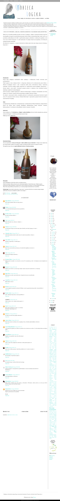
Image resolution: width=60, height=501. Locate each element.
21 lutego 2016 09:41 (14, 381)
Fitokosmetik (51, 364)
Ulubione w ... (52, 428)
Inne (55, 370)
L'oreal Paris (52, 379)
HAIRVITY (54, 369)
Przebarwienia (54, 404)
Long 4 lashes (54, 382)
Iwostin (50, 373)
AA (54, 327)
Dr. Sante (55, 353)
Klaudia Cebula (8, 293)
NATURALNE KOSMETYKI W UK (53, 34)
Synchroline (51, 422)
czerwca (53, 237)
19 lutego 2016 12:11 (18, 326)
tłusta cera (54, 426)
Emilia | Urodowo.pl (8, 367)
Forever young (54, 366)
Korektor (55, 376)
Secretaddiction (8, 334)
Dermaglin (51, 350)
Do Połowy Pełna (8, 213)
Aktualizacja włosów (52, 330)
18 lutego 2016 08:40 (12, 207)
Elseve (51, 359)
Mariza (53, 385)
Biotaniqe (51, 341)
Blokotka (37, 500)
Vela (6, 220)
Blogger (34, 497)
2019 (52, 218)
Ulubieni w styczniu (53, 282)
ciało (55, 343)
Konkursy (55, 375)
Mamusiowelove (8, 388)
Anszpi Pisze (7, 280)
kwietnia (53, 240)
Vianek (50, 430)
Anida (55, 330)
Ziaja (53, 437)
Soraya (55, 418)
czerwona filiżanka (8, 374)
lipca (53, 235)
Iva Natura (54, 372)
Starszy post (43, 411)
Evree (54, 360)
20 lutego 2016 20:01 (16, 367)
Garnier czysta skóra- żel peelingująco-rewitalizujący (54, 264)
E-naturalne (51, 354)
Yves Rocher (54, 436)
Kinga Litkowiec (8, 200)
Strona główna (6, 0)
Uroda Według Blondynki (10, 326)
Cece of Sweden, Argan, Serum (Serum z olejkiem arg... (53, 272)
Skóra (55, 415)
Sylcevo (53, 421)
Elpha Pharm (54, 357)
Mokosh (55, 392)
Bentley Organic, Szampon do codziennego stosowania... (54, 288)
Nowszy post (7, 411)
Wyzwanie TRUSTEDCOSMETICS (52, 435)
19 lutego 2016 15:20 (12, 341)
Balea (50, 334)
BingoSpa (55, 336)
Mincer (55, 389)
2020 (52, 216)
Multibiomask (51, 393)
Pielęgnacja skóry (52, 402)
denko (55, 349)
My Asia (55, 393)
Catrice (50, 342)
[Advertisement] (52, 51)
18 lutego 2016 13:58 (11, 252)
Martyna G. (7, 313)
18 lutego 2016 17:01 (13, 299)
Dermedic (54, 350)
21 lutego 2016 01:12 (16, 374)
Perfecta (51, 400)
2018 (52, 220)
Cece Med (53, 342)
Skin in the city (51, 415)
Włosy (11, 0)
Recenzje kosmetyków (52, 408)
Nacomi (50, 394)
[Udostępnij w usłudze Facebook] (15, 193)
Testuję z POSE (54, 425)
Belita (55, 335)
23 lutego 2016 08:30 (14, 388)
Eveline (51, 360)
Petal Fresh (54, 400)
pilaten (51, 404)
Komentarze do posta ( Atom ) (12, 414)
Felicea (51, 362)
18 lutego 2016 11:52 (13, 239)
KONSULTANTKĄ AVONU (52, 22)
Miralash (50, 391)
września (53, 232)
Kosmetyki (51, 378)
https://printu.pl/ (52, 370)
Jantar (55, 373)
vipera (55, 430)
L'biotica (55, 378)
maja (53, 238)
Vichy (53, 430)
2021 (52, 215)
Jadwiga (53, 373)
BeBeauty (53, 335)
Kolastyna (51, 375)
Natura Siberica (52, 395)
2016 (52, 223)
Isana (52, 372)
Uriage (55, 428)
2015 (52, 300)
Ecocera (55, 355)
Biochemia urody (52, 337)
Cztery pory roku (52, 348)
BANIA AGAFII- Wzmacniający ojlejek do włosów (54, 247)
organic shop (54, 398)
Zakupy (50, 437)
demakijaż (51, 349)
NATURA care (54, 394)
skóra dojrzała (52, 416)
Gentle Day (54, 367)
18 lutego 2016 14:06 (16, 259)
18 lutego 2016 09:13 (10, 220)
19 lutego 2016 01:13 (13, 313)
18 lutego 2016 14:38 (13, 280)
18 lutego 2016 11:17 (15, 233)
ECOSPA (51, 356)
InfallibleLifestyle (8, 354)
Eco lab (53, 355)
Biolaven (55, 338)
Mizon (51, 392)
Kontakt (21, 0)
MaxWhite (55, 386)
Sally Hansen (51, 412)
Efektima (54, 356)
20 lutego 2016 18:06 (10, 360)
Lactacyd (55, 381)
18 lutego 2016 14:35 (14, 273)
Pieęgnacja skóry (52, 401)
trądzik (55, 427)
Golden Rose (52, 368)
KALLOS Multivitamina (54, 259)
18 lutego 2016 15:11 (15, 293)
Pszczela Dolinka (52, 405)
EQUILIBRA (54, 359)
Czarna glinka (54, 347)
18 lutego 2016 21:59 (12, 306)
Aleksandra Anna (8, 233)
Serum (55, 413)
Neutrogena (51, 397)
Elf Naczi (7, 286)
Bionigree (55, 340)
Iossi (50, 372)
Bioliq (51, 340)
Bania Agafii (54, 334)
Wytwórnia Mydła (52, 432)
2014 (52, 302)
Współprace (16, 0)
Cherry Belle (7, 239)
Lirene (50, 382)
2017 (52, 221)
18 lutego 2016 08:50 (15, 213)
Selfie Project (53, 413)
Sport (50, 419)
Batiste (50, 335)
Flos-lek (50, 366)
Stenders (53, 419)
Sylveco (55, 421)
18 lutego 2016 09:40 (12, 226)
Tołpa (51, 427)
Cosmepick (54, 344)
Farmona (54, 361)
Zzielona (6, 207)
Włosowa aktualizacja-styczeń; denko (54, 279)
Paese (55, 399)
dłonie (50, 353)
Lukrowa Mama (8, 320)
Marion (50, 385)
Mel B (52, 388)
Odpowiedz (7, 203)
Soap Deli (52, 418)
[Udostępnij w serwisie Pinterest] (16, 193)
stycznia (53, 298)
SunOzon (50, 421)
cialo (54, 343)
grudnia (53, 225)
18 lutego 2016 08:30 (15, 200)
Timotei (50, 426)
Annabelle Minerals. (52, 331)
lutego (53, 244)
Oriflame (52, 399)
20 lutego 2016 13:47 (12, 347)
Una (6, 360)
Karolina (7, 347)
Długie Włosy (7, 273)
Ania (6, 252)
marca (53, 242)
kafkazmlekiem (8, 381)
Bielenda (51, 336)
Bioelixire (51, 338)
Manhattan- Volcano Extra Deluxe (53, 295)
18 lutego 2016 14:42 (12, 286)
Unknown (7, 226)
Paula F (6, 306)
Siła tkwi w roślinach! (52, 414)
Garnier (50, 367)
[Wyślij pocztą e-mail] (11, 193)
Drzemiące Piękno (8, 259)
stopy (55, 419)
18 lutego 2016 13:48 (12, 246)
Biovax (55, 341)
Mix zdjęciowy (54, 391)
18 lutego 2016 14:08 (13, 267)
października (54, 229)
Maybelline (51, 387)
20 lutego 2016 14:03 (15, 354)
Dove (53, 353)
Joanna (51, 374)
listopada (53, 226)
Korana (51, 376)
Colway (51, 344)
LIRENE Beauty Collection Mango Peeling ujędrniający (54, 254)
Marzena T (7, 267)
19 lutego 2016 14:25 (14, 334)
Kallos (55, 374)
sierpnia (53, 233)
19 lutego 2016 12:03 (15, 320)
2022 (52, 213)
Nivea (54, 397)
